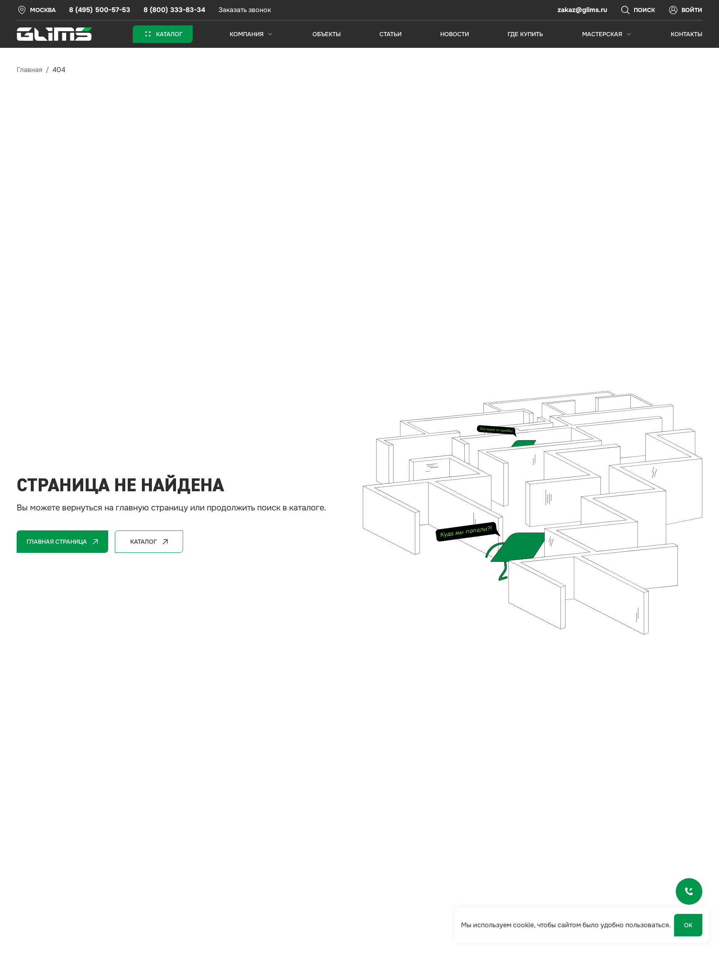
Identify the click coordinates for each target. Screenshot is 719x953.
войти (692, 10)
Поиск (644, 10)
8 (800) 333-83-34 (174, 9)
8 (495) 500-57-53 (99, 9)
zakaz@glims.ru (582, 9)
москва (43, 10)
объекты (326, 34)
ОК (688, 925)
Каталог (143, 541)
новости (454, 34)
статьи (390, 34)
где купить (525, 34)
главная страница (57, 541)
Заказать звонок (244, 9)
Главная (29, 69)
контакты (686, 34)
